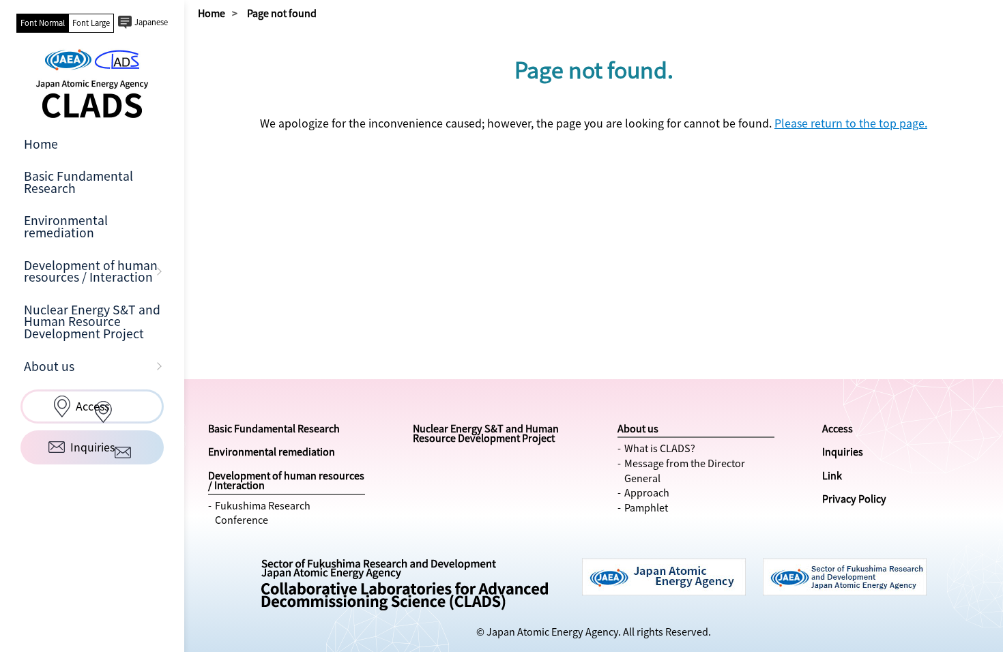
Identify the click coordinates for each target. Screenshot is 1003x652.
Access (837, 428)
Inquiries (842, 451)
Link (832, 475)
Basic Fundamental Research (78, 182)
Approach (646, 492)
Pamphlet (646, 507)
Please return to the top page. (850, 123)
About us (49, 366)
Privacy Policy (854, 498)
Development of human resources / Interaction (91, 271)
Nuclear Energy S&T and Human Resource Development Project (92, 321)
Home (41, 144)
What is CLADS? (659, 448)
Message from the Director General (684, 471)
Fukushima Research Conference (262, 513)
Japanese (151, 22)
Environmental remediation (66, 226)
